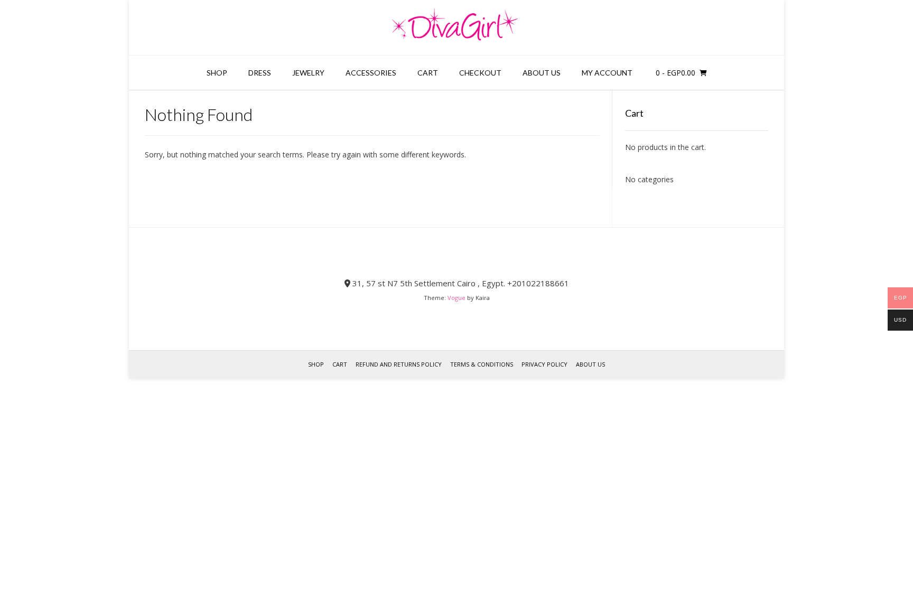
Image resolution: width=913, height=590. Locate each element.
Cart (427, 72)
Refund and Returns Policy (399, 364)
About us (542, 72)
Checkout (480, 72)
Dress (259, 72)
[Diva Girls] (456, 27)
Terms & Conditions (481, 364)
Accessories (371, 72)
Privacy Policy (544, 364)
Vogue (456, 298)
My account (607, 72)
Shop (217, 72)
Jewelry (308, 72)
